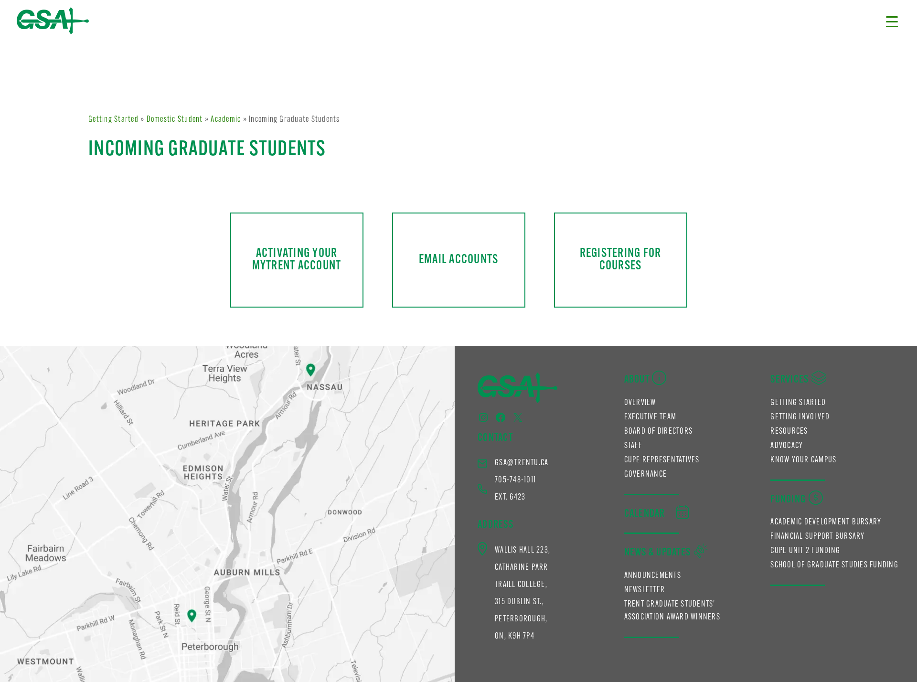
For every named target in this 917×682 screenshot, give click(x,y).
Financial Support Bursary (817, 537)
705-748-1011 (515, 480)
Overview (640, 403)
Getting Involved (800, 417)
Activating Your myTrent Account (296, 259)
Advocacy (786, 446)
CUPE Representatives (662, 460)
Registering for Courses (620, 259)
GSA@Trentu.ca (521, 463)
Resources (789, 431)
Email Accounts (459, 260)
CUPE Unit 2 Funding (805, 551)
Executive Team (650, 417)
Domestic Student (175, 120)
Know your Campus (803, 460)
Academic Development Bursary (825, 522)
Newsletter (644, 590)
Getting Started (113, 120)
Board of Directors (658, 431)
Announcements (652, 576)
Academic (226, 120)
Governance (645, 474)
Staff (633, 446)
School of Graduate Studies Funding (834, 565)
